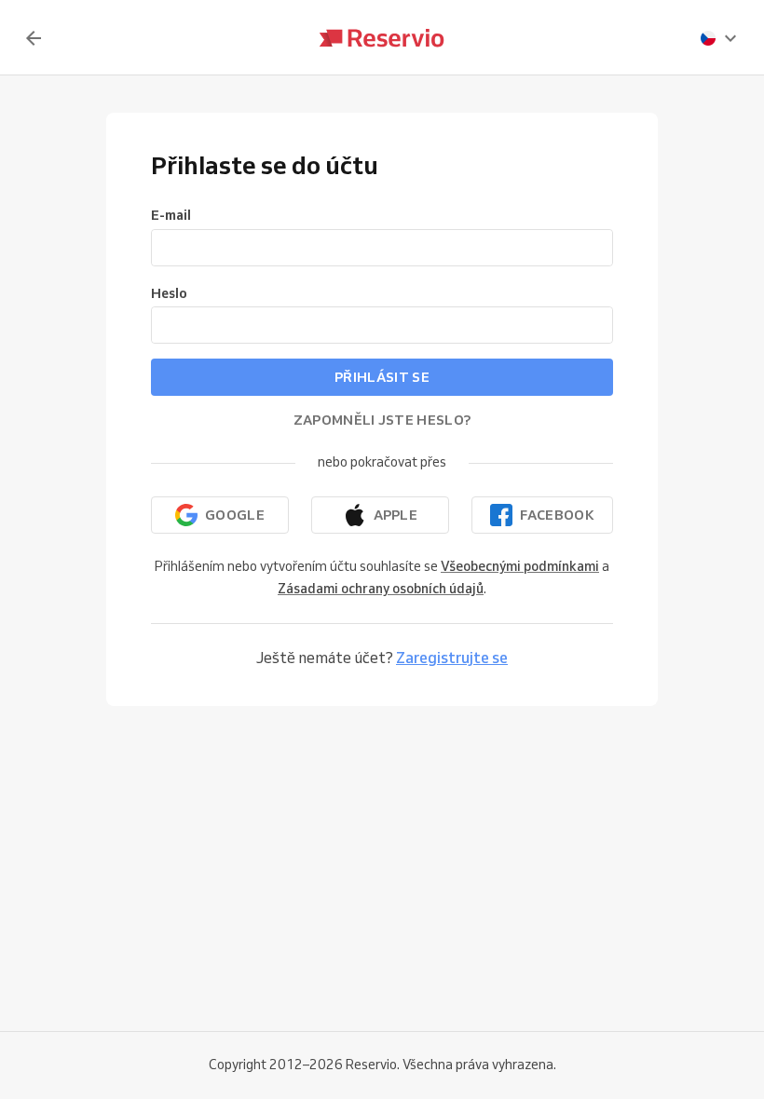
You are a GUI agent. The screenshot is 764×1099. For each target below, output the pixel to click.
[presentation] (719, 38)
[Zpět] (33, 38)
